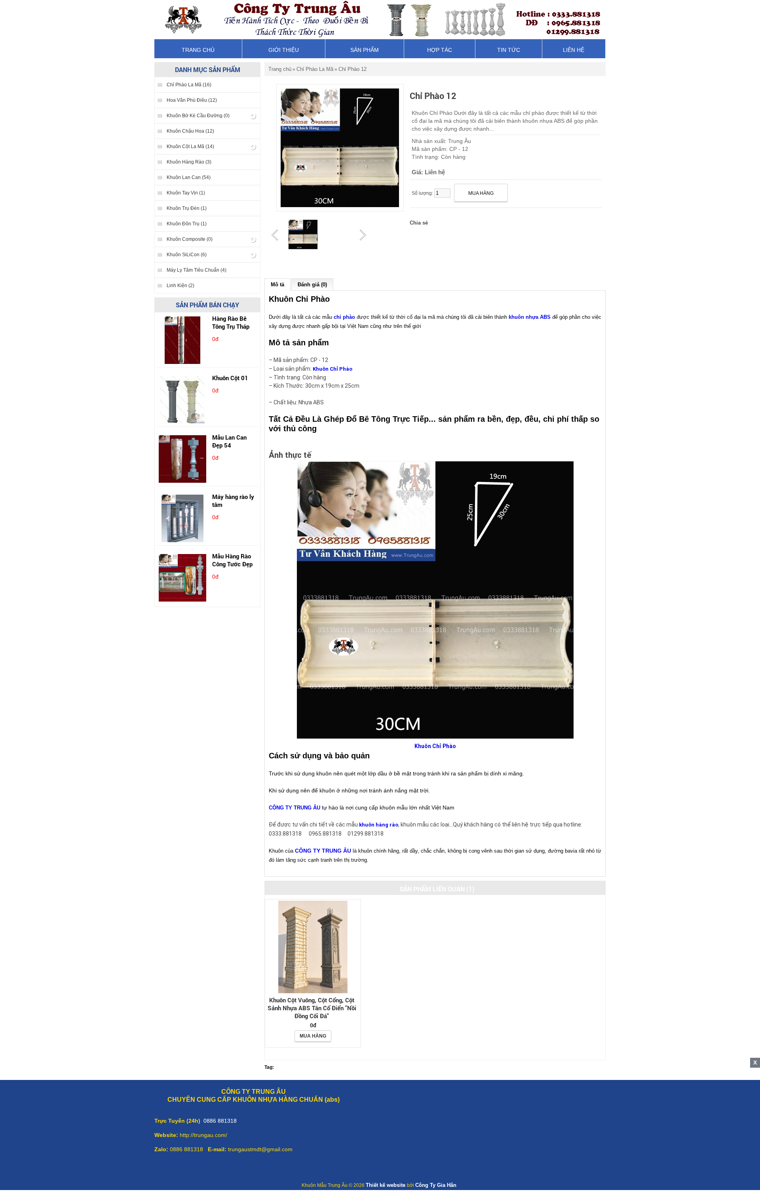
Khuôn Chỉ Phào (332, 369)
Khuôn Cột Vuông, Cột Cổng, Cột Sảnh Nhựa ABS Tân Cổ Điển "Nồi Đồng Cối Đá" (312, 1008)
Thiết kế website (386, 1185)
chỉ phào (344, 317)
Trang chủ (198, 50)
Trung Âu (459, 141)
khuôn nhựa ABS (530, 317)
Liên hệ (573, 50)
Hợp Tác (439, 50)
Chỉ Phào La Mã (314, 69)
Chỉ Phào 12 (352, 69)
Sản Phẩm (364, 50)
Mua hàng (313, 1036)
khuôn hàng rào (378, 825)
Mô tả (277, 285)
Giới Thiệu (283, 50)
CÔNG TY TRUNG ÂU (294, 808)
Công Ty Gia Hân (435, 1185)
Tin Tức (508, 50)
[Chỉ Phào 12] (303, 235)
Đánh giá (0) (312, 285)
